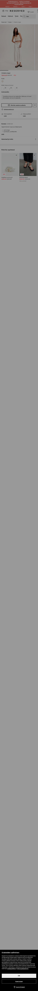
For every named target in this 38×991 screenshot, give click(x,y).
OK (19, 976)
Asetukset (19, 981)
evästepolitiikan (11, 968)
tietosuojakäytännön (22, 968)
